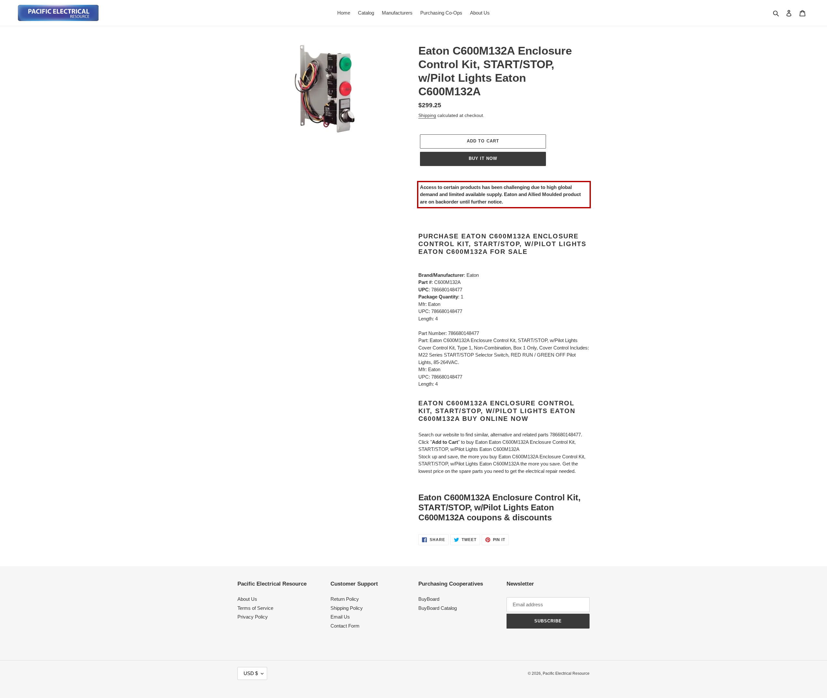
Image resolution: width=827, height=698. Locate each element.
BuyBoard (428, 599)
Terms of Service (255, 608)
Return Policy (344, 599)
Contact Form (345, 626)
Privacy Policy (252, 617)
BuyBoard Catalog (437, 608)
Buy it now (483, 158)
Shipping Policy (346, 608)
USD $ (251, 673)
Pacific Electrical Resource (566, 673)
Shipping (427, 115)
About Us (247, 599)
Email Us (340, 617)
